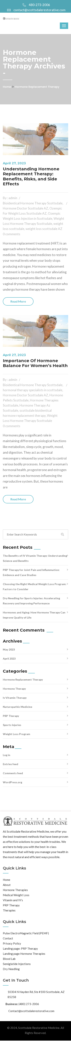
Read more (18, 301)
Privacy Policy (12, 943)
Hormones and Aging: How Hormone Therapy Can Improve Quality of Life (34, 615)
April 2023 (9, 658)
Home (7, 87)
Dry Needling (11, 969)
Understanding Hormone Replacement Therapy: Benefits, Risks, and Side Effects (31, 176)
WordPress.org (12, 782)
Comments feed (13, 773)
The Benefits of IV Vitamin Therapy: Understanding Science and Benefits (35, 558)
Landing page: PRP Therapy (20, 948)
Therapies (9, 910)
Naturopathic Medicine (17, 706)
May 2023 (9, 649)
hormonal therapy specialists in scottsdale (32, 390)
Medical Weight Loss (16, 895)
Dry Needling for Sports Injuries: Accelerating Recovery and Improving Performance (31, 601)
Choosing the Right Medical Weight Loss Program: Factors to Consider (34, 586)
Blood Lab (9, 958)
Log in (6, 755)
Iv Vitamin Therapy (15, 697)
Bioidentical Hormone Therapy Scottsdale (32, 203)
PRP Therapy (11, 715)
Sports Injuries (12, 725)
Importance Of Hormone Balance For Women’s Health (35, 363)
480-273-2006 (39, 5)
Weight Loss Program (16, 734)
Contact (8, 938)
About (7, 884)
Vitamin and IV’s (13, 900)
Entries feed (10, 764)
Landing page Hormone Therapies (24, 953)
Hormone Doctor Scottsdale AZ (25, 208)
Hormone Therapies (15, 890)
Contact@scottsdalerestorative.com (31, 1011)
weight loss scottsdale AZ (44, 229)
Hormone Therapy (14, 688)
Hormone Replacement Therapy (37, 87)
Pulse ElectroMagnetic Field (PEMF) (26, 933)
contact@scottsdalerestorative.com (39, 10)
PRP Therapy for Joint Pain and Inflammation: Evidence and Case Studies (31, 572)
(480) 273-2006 (29, 1004)
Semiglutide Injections (17, 964)
